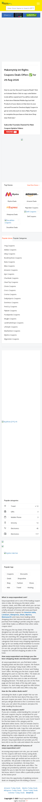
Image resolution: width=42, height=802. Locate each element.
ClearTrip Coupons (11, 282)
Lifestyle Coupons (11, 327)
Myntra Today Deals (29, 788)
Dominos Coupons (11, 302)
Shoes (31, 583)
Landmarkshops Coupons (13, 323)
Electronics (24, 528)
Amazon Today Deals (12, 788)
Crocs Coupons (10, 290)
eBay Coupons (9, 254)
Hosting (30, 587)
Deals (9, 578)
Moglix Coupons (10, 319)
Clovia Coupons (10, 286)
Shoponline (22, 578)
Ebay (8, 583)
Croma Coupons (10, 294)
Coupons (10, 574)
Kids (8, 587)
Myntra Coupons (10, 335)
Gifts (24, 512)
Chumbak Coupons (11, 278)
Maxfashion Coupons (12, 331)
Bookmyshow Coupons (13, 258)
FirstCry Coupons (10, 306)
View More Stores (32, 185)
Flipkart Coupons (10, 310)
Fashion (20, 583)
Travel (24, 506)
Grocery (24, 523)
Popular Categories (20, 238)
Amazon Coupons (11, 270)
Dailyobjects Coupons (12, 298)
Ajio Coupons (9, 274)
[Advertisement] (21, 39)
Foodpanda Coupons (12, 315)
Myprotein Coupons (11, 339)
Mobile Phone (24, 517)
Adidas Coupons (10, 250)
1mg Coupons (9, 246)
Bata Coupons (9, 262)
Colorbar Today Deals (16, 793)
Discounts (24, 574)
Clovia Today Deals (30, 790)
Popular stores (7, 238)
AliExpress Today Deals (12, 790)
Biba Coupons (9, 266)
